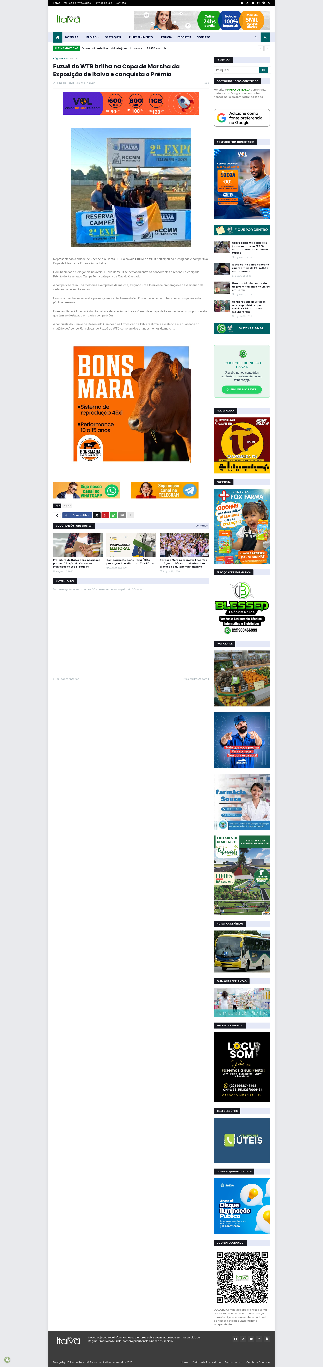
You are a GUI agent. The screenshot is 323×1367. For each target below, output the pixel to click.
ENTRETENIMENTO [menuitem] (141, 37)
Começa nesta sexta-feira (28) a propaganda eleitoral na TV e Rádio (130, 561)
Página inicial (61, 58)
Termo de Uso (233, 1362)
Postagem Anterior (67, 679)
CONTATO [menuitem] (203, 37)
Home (56, 2)
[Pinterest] (105, 515)
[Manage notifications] (7, 1360)
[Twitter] (97, 515)
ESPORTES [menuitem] (184, 37)
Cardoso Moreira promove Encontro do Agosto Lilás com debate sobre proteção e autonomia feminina (183, 563)
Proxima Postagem (195, 679)
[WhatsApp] (86, 497)
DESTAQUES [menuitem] (113, 37)
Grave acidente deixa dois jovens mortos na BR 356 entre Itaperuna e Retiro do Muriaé (250, 248)
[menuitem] (57, 37)
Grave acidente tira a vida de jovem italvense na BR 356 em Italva (125, 48)
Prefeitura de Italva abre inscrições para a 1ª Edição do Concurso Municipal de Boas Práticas (76, 563)
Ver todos (202, 525)
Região (75, 58)
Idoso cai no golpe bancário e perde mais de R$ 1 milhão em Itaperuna (250, 268)
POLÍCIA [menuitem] (166, 37)
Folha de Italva (76, 1362)
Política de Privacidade (77, 2)
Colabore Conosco (258, 1362)
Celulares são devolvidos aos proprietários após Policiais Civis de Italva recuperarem (249, 307)
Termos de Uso (103, 2)
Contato (121, 2)
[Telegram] (165, 497)
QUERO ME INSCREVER (242, 389)
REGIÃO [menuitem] (91, 37)
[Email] (122, 515)
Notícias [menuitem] (71, 37)
